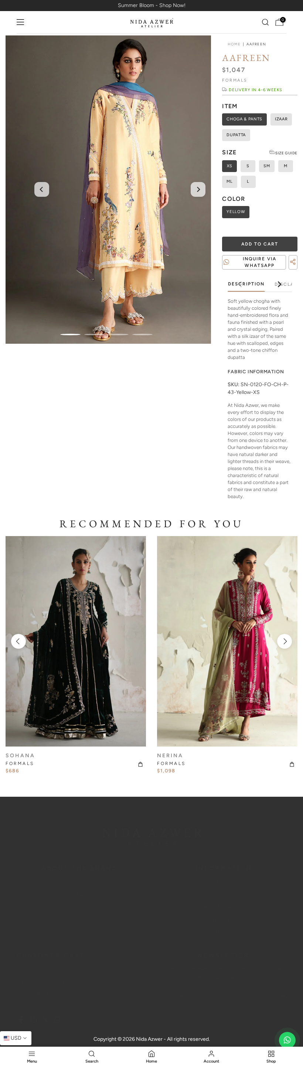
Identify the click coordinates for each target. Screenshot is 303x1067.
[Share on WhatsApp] (294, 271)
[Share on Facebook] (281, 271)
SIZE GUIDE (286, 153)
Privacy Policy (223, 894)
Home (234, 44)
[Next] (198, 189)
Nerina (170, 755)
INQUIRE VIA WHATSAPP (259, 262)
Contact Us (30, 968)
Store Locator (224, 932)
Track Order (224, 919)
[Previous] (41, 189)
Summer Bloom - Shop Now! (151, 5)
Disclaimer (223, 881)
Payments (28, 1006)
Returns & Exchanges (42, 994)
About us (79, 881)
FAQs (79, 894)
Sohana (20, 755)
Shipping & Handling (40, 981)
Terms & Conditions (223, 906)
